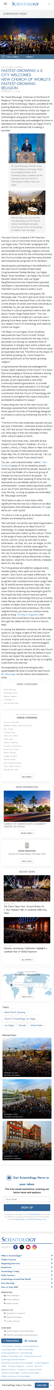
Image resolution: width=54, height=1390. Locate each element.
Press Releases (13, 1295)
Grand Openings (10, 689)
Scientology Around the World (16, 1279)
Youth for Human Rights (30, 1373)
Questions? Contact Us (15, 1313)
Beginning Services (10, 1263)
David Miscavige (26, 1353)
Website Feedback (14, 1317)
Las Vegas (9, 1025)
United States (36, 1025)
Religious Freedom (10, 696)
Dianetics (17, 1346)
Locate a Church (13, 1321)
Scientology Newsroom (10, 1353)
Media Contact (12, 1303)
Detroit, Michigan (10, 752)
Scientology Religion (9, 1349)
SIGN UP (27, 1207)
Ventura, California (10, 742)
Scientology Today (10, 1271)
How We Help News (11, 703)
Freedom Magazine (41, 1363)
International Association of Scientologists (17, 1363)
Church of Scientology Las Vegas (20, 1018)
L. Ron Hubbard (7, 1346)
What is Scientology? (11, 1255)
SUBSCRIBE (42, 1385)
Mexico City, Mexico (11, 735)
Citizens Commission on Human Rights (15, 1376)
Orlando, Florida (9, 759)
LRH (43, 507)
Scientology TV (9, 699)
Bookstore (6, 1267)
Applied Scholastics (8, 1369)
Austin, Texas (8, 739)
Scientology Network (31, 1346)
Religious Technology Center (12, 1356)
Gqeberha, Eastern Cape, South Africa (18, 725)
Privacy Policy (34, 1214)
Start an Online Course (33, 1356)
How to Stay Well (9, 1287)
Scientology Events (10, 693)
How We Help (7, 1283)
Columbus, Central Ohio (12, 746)
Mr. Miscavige (8, 674)
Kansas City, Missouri (11, 749)
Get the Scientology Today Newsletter (22, 1335)
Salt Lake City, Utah (11, 769)
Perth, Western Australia (12, 763)
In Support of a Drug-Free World (29, 1369)
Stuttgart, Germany (10, 756)
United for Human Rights (10, 1373)
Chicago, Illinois (9, 732)
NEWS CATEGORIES (27, 684)
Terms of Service (34, 1219)
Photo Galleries (12, 1299)
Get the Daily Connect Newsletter (20, 1331)
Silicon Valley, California (12, 766)
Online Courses (8, 1259)
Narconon (38, 1366)
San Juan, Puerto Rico (11, 722)
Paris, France (8, 729)
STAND (3, 1366)
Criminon (29, 1366)
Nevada (22, 1025)
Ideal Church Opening (14, 1012)
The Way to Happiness (27, 614)
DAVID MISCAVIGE (27, 850)
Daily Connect (8, 1275)
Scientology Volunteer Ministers (13, 1359)
